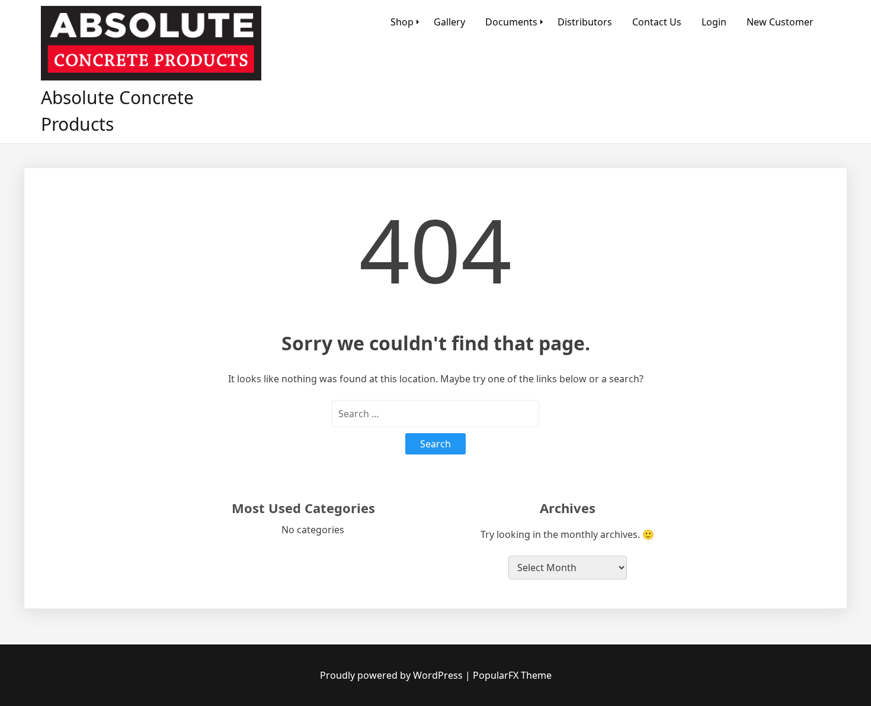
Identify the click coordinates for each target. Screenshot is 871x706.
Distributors (585, 21)
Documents (511, 21)
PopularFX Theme (512, 675)
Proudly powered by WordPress (392, 675)
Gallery (449, 21)
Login (714, 21)
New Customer (780, 21)
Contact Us (656, 21)
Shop (402, 21)
